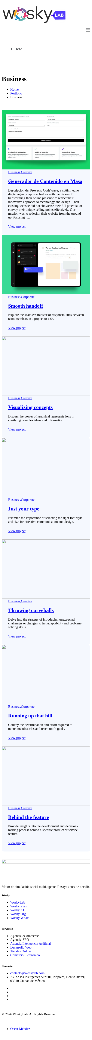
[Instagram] (11, 992)
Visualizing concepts (30, 407)
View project (16, 226)
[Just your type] (46, 496)
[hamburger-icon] (88, 29)
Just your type (23, 509)
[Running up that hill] (46, 703)
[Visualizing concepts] (46, 394)
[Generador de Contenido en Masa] (46, 168)
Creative (26, 172)
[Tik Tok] (11, 996)
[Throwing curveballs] (46, 597)
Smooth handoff (25, 306)
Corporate (27, 297)
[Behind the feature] (46, 804)
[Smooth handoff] (46, 293)
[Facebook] (11, 988)
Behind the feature (28, 817)
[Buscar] (79, 49)
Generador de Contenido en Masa (45, 181)
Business (14, 172)
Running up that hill (30, 715)
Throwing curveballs (31, 610)
